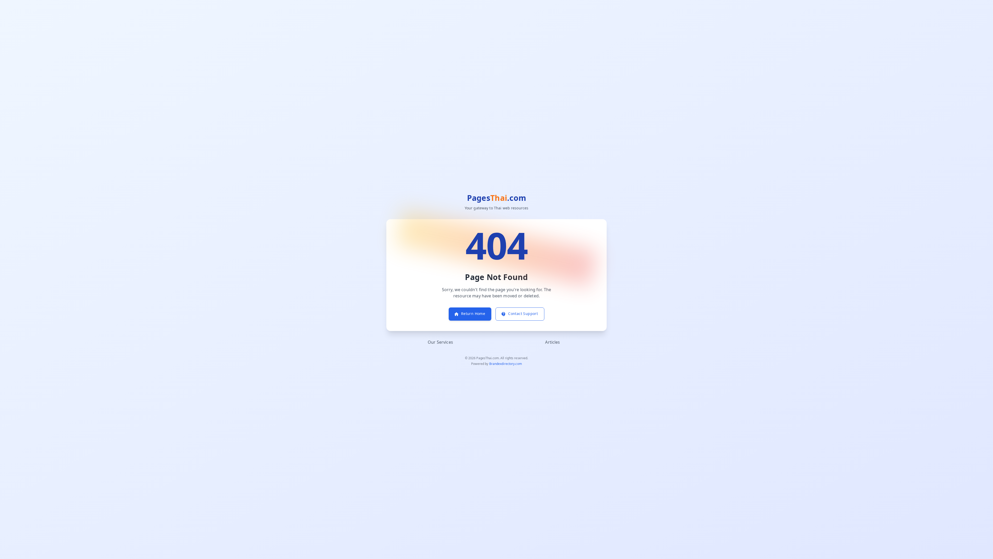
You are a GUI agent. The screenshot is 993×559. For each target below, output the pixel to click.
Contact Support (523, 314)
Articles (552, 342)
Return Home (473, 314)
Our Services (440, 342)
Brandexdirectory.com (505, 364)
